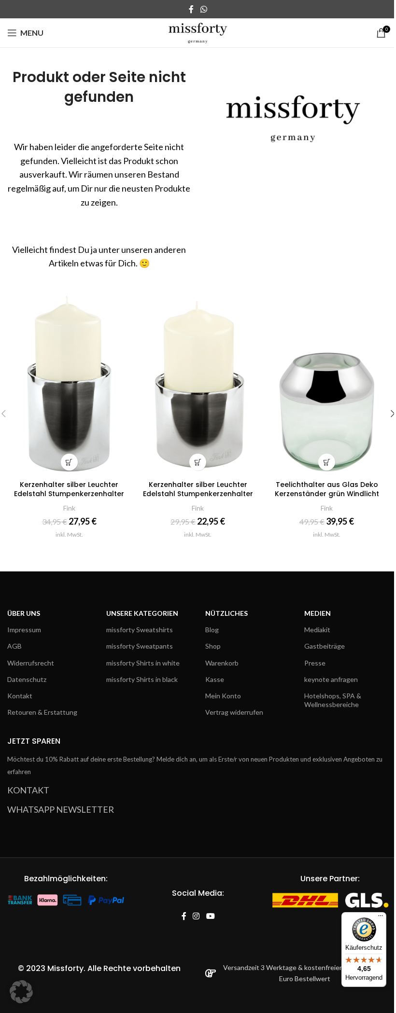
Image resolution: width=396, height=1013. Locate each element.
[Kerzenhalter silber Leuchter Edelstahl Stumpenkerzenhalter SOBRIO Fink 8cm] (198, 382)
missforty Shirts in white (143, 663)
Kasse (214, 679)
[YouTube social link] (210, 916)
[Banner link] (297, 113)
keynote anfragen (331, 679)
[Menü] (380, 918)
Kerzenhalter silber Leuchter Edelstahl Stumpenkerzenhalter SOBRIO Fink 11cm (69, 494)
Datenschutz (26, 679)
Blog (212, 629)
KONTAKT (28, 790)
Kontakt (19, 696)
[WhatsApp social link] (203, 9)
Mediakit (317, 629)
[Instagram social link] (196, 916)
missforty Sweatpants (139, 646)
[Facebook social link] (191, 9)
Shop (213, 646)
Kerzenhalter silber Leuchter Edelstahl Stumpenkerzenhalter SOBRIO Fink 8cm (198, 494)
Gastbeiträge (324, 646)
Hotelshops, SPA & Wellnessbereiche (332, 700)
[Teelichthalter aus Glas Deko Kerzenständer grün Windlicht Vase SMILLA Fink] (327, 382)
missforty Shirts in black (142, 679)
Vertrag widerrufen (234, 712)
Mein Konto (223, 696)
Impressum (24, 629)
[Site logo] (198, 32)
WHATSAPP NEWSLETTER (60, 809)
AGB (14, 646)
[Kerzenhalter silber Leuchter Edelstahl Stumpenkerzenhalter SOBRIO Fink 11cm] (69, 382)
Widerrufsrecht (30, 663)
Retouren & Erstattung (42, 712)
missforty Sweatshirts (139, 629)
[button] (21, 992)
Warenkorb (222, 663)
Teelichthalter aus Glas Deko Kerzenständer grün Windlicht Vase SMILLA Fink (327, 494)
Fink (69, 508)
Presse (314, 663)
